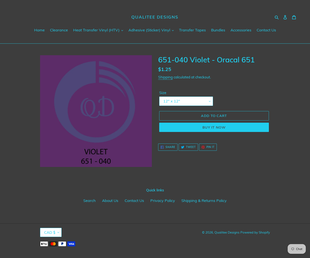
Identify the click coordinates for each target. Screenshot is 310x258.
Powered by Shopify (255, 232)
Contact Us (134, 200)
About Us (110, 200)
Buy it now (214, 127)
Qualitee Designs (154, 17)
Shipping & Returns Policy (204, 200)
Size (162, 92)
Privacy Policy (162, 200)
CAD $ (49, 232)
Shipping (165, 77)
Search (89, 200)
